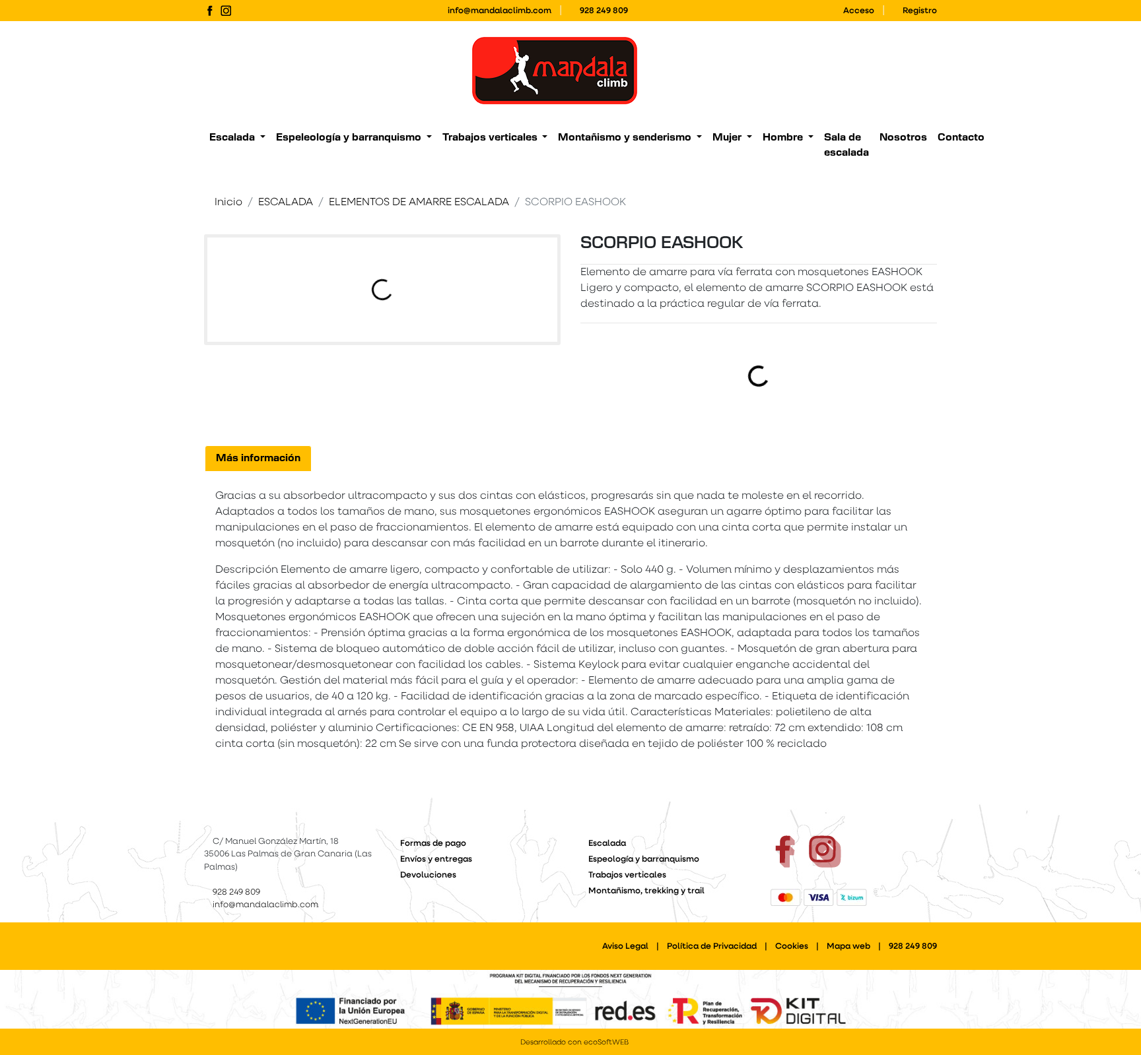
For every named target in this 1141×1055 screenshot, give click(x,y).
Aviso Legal (625, 946)
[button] (237, 138)
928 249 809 (604, 11)
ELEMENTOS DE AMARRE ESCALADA (419, 202)
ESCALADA (285, 202)
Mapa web (848, 946)
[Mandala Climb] (554, 70)
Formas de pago (433, 843)
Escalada (607, 843)
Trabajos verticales (627, 875)
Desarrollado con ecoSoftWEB (573, 1042)
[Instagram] (226, 10)
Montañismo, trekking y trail (646, 891)
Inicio (228, 202)
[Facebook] (209, 10)
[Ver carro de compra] (931, 70)
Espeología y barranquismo (643, 859)
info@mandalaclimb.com (499, 11)
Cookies (791, 946)
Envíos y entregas (436, 859)
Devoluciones (428, 875)
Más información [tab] (258, 458)
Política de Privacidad (712, 946)
